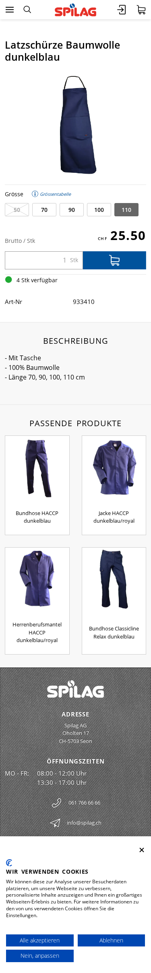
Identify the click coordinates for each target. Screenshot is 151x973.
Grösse (14, 194)
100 (99, 209)
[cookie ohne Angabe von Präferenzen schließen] (142, 850)
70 (44, 209)
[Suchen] (27, 10)
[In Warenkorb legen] (115, 260)
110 (126, 209)
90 (71, 209)
